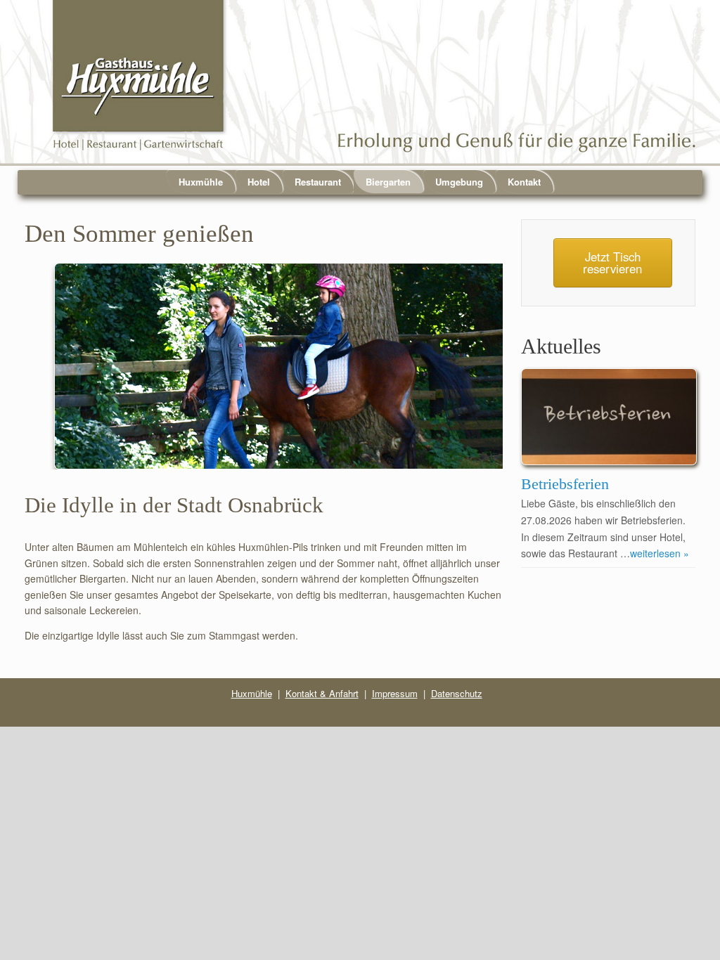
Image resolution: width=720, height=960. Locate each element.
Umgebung (459, 181)
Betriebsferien (565, 484)
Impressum (395, 693)
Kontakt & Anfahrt (322, 693)
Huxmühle (201, 181)
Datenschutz (456, 693)
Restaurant (318, 181)
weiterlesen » (659, 553)
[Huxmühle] (360, 83)
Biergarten (388, 181)
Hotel (259, 181)
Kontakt (524, 181)
